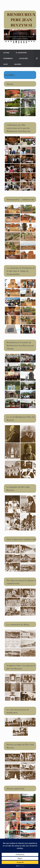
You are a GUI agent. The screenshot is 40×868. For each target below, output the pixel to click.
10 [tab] (29, 41)
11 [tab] (31, 41)
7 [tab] (21, 41)
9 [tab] (26, 41)
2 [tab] (8, 41)
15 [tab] (18, 42)
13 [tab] (13, 42)
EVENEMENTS (8, 58)
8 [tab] (23, 41)
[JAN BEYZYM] (20, 6)
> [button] (33, 34)
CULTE (5, 64)
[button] (36, 58)
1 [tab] (6, 41)
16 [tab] (21, 42)
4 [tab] (13, 41)
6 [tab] (18, 41)
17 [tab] (23, 42)
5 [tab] (16, 41)
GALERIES (17, 64)
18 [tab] (26, 42)
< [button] (6, 34)
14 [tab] (16, 42)
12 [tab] (34, 41)
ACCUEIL (6, 53)
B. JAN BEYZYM (21, 53)
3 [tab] (11, 41)
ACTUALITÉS (23, 58)
